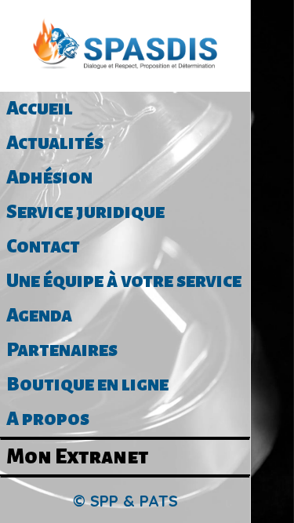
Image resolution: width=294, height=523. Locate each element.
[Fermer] (272, 22)
